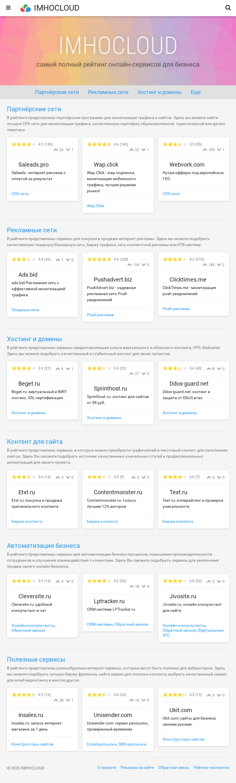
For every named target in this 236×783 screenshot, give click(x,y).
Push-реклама (100, 314)
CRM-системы (100, 624)
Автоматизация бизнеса (43, 545)
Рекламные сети (32, 230)
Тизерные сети (25, 309)
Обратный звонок (28, 630)
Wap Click (95, 205)
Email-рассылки (102, 744)
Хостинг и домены (34, 339)
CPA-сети (20, 193)
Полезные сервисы (36, 659)
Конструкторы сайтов (32, 744)
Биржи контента (27, 521)
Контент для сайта (35, 441)
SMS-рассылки (132, 744)
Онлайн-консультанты (33, 625)
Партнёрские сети (34, 109)
